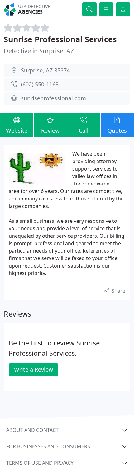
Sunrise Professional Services (60, 39)
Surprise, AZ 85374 (45, 70)
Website (16, 130)
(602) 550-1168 (40, 84)
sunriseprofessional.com (53, 98)
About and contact (32, 430)
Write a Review (33, 369)
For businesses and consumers (48, 446)
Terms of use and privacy (40, 463)
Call (84, 130)
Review (50, 130)
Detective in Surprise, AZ (39, 51)
